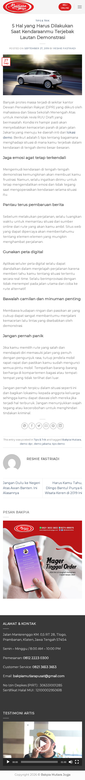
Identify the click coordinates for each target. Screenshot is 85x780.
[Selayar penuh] (77, 762)
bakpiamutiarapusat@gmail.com (38, 676)
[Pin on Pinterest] (53, 426)
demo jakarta (42, 443)
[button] (42, 744)
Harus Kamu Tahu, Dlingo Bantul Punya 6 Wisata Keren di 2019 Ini (63, 488)
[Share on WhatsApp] (24, 426)
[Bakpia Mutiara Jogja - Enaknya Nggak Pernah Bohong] (18, 7)
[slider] (39, 762)
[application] (42, 744)
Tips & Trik (42, 20)
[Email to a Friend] (46, 426)
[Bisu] (71, 762)
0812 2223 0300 (36, 658)
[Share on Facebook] (31, 426)
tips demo (58, 443)
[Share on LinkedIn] (60, 426)
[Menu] (79, 7)
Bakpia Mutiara (71, 439)
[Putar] (8, 762)
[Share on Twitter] (39, 426)
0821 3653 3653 (44, 667)
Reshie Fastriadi (64, 48)
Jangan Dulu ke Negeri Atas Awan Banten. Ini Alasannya (21, 488)
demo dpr (26, 443)
